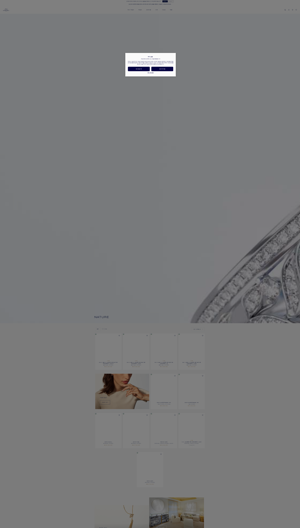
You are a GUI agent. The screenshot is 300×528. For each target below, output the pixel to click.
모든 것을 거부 (139, 68)
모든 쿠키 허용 (162, 68)
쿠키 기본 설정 (151, 72)
